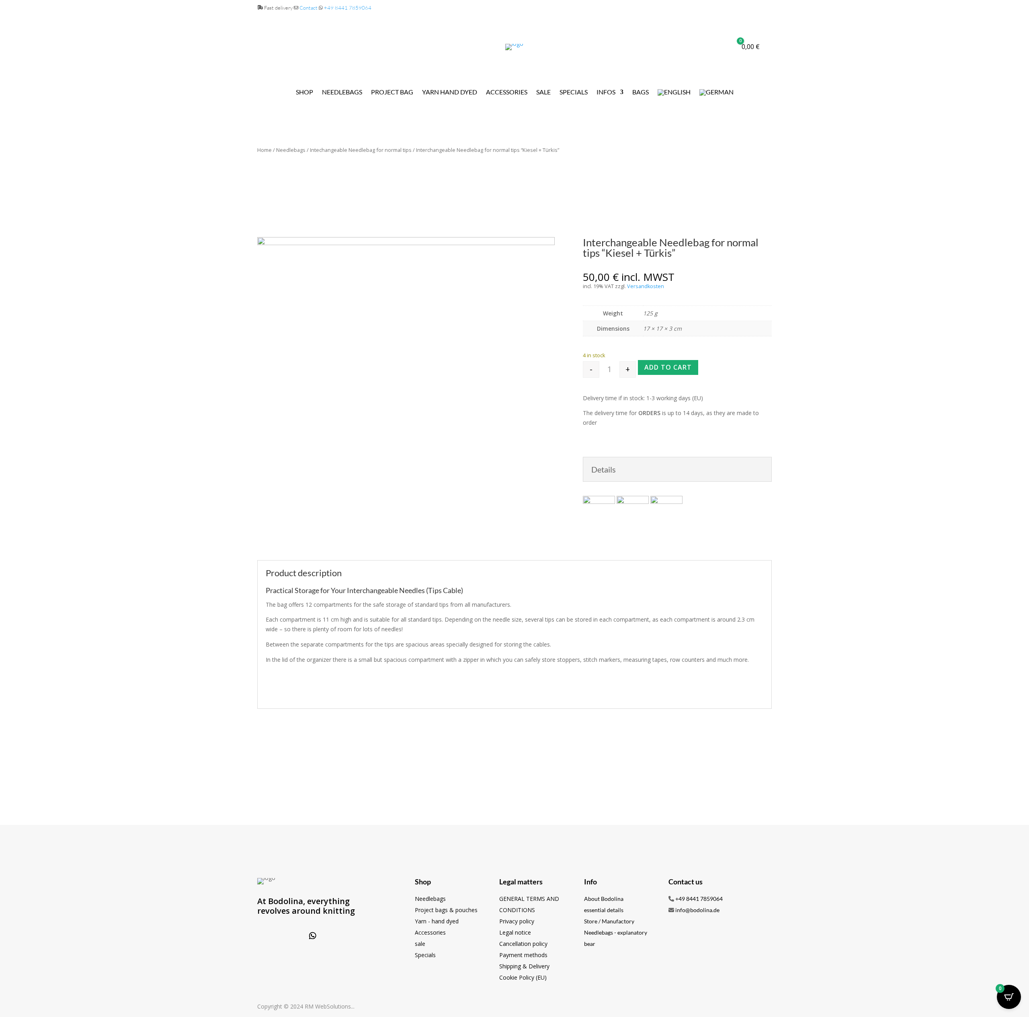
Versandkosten (645, 286)
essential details (603, 910)
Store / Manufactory (609, 921)
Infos (605, 92)
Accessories (430, 932)
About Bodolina (603, 898)
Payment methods (523, 955)
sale (420, 943)
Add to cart (668, 367)
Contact (308, 7)
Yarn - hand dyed (437, 921)
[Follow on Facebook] (271, 936)
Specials (574, 92)
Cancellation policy (523, 943)
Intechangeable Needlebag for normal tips (361, 149)
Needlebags (342, 92)
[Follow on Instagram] (292, 936)
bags (640, 92)
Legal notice (515, 932)
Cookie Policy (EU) (523, 977)
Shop (304, 92)
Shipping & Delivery (524, 966)
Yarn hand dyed (449, 92)
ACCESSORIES (506, 92)
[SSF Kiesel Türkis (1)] (406, 243)
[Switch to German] (716, 94)
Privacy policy (516, 921)
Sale (543, 92)
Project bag (392, 92)
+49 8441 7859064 (347, 7)
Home (264, 149)
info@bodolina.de (697, 910)
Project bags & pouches (446, 910)
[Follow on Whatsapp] (313, 936)
